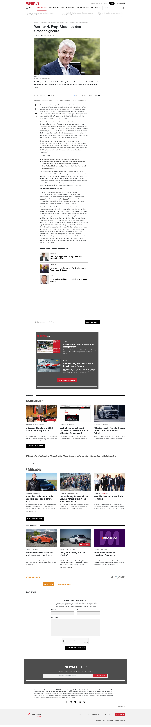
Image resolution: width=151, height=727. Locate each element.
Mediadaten (96, 714)
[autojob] (118, 577)
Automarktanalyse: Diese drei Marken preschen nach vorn (39, 553)
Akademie (94, 8)
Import (64, 109)
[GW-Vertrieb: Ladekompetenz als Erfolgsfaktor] (48, 346)
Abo (112, 3)
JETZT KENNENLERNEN (67, 380)
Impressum (98, 720)
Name (78, 610)
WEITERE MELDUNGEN (35, 446)
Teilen (52, 95)
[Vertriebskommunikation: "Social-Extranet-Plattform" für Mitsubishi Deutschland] (75, 413)
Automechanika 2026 (56, 8)
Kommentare (41, 95)
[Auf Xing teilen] (36, 117)
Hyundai (65, 199)
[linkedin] (80, 701)
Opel (60, 188)
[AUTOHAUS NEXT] (45, 336)
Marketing (60, 201)
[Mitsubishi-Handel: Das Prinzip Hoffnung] (109, 482)
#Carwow (35, 549)
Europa (42, 199)
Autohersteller (53, 22)
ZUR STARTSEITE (92, 322)
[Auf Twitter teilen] (36, 109)
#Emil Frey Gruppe (67, 456)
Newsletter (94, 3)
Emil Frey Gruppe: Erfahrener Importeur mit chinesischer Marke (63, 161)
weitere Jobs (48, 584)
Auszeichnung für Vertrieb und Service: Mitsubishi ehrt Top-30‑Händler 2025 (74, 499)
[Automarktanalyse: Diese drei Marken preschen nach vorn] (41, 538)
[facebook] (66, 701)
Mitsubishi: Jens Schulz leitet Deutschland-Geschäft (60, 164)
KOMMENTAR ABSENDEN (75, 648)
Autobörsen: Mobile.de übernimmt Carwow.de (104, 553)
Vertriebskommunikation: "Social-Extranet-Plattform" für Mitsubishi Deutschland (74, 430)
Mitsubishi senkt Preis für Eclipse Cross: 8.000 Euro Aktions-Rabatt (109, 430)
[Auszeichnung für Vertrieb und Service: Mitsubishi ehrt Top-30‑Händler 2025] (75, 482)
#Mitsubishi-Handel (38, 424)
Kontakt (108, 714)
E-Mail (53, 610)
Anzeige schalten (64, 584)
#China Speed (71, 549)
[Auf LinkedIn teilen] (36, 113)
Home (36, 22)
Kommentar (54, 617)
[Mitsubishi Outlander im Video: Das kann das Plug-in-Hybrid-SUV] (41, 482)
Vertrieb (53, 201)
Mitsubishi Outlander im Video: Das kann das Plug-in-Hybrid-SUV (40, 499)
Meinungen (70, 8)
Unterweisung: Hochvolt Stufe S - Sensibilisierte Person (78, 364)
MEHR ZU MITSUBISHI (35, 519)
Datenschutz (110, 720)
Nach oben (120, 706)
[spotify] (84, 701)
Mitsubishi (68, 107)
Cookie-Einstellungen (120, 720)
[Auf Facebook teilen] (35, 105)
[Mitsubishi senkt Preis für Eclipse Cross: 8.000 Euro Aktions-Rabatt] (109, 413)
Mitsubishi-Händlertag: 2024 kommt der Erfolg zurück (60, 159)
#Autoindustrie (109, 456)
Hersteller (51, 145)
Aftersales (69, 201)
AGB (104, 720)
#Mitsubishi (35, 401)
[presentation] (124, 15)
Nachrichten (41, 8)
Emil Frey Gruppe (56, 118)
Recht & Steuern (83, 8)
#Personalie (82, 456)
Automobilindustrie (59, 192)
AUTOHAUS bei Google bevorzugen (86, 95)
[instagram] (71, 701)
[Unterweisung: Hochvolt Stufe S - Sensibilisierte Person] (48, 365)
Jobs (105, 3)
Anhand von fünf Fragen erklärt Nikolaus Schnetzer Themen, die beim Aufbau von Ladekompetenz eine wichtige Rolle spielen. (79, 351)
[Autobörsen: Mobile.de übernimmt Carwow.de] (109, 538)
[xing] (75, 701)
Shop (101, 3)
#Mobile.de (104, 549)
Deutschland (76, 107)
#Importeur (95, 456)
